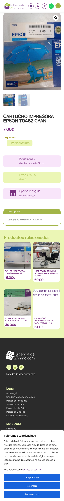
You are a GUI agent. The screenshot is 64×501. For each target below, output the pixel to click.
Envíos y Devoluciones (17, 415)
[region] (32, 465)
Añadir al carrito (20, 143)
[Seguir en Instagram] (15, 367)
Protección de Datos (16, 408)
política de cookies (32, 469)
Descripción (14, 211)
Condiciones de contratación (20, 396)
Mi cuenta (11, 428)
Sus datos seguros (15, 404)
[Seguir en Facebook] (8, 367)
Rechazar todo (32, 494)
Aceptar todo (32, 477)
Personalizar (32, 485)
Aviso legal (11, 393)
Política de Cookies (15, 411)
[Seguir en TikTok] (21, 367)
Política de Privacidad (16, 400)
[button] (56, 18)
